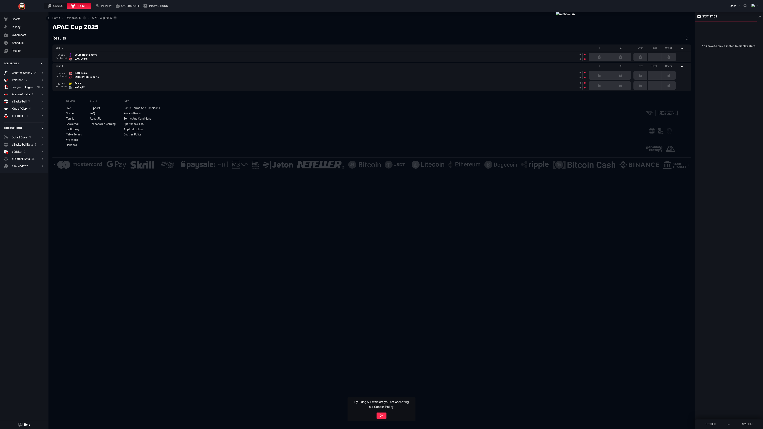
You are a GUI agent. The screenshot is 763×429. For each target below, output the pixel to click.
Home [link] (56, 17)
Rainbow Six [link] (73, 17)
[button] (55, 6)
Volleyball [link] (72, 139)
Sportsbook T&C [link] (134, 124)
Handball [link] (71, 145)
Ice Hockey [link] (72, 129)
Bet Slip (710, 424)
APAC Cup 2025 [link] (102, 17)
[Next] (688, 164)
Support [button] (95, 108)
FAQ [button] (92, 113)
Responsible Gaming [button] (102, 124)
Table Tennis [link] (74, 134)
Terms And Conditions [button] (137, 118)
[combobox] (735, 6)
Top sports (11, 63)
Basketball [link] (72, 124)
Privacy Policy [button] (132, 113)
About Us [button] (95, 118)
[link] (22, 6)
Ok (381, 415)
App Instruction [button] (133, 129)
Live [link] (68, 108)
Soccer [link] (70, 113)
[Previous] (54, 164)
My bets (747, 424)
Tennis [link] (70, 118)
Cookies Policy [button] (132, 134)
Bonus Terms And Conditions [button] (142, 108)
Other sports (13, 128)
